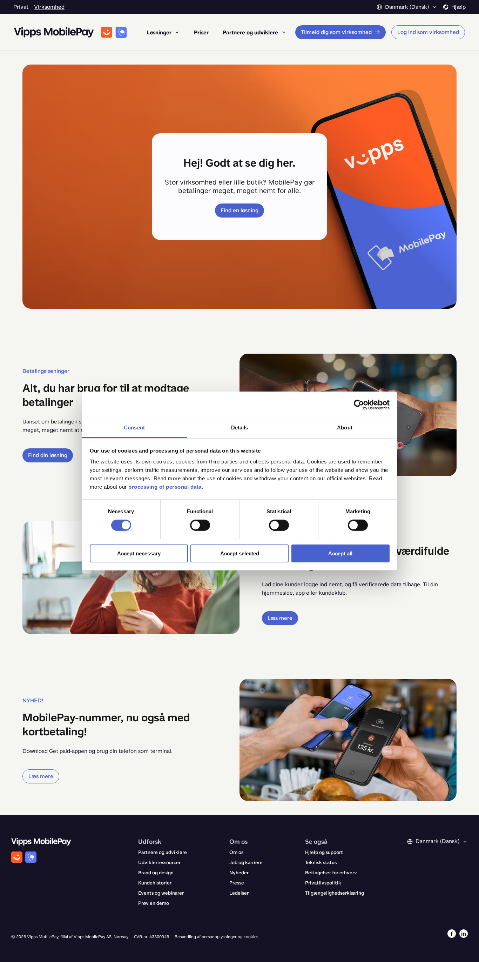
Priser (201, 32)
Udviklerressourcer (159, 862)
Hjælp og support (324, 852)
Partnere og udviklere (162, 852)
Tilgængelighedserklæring (334, 893)
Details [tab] (239, 427)
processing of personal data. (165, 487)
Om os (236, 852)
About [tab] (344, 427)
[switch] (200, 525)
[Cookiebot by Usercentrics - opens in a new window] (359, 404)
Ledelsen (239, 893)
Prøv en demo (153, 903)
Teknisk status (321, 862)
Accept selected (239, 553)
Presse (236, 883)
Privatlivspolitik (323, 883)
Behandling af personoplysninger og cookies (216, 937)
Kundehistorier (154, 883)
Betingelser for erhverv (331, 872)
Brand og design (156, 872)
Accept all (340, 553)
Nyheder (239, 872)
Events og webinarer (161, 893)
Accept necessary (139, 553)
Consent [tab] (134, 427)
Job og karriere (246, 862)
